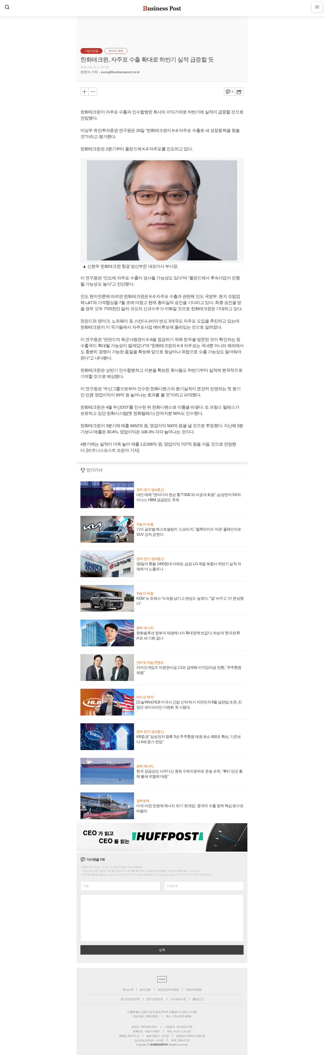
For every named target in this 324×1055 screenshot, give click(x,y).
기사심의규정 (178, 999)
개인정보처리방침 (168, 989)
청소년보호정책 (129, 999)
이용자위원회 (193, 989)
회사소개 (127, 989)
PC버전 (162, 979)
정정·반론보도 (154, 999)
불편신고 (198, 999)
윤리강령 (145, 989)
